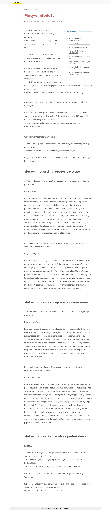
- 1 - (33, 491)
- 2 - (37, 491)
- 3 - (41, 491)
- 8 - (61, 491)
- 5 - (49, 491)
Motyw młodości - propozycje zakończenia (79, 63)
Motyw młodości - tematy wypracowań (78, 52)
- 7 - (57, 491)
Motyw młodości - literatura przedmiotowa (79, 73)
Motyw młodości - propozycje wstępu (79, 57)
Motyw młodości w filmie (78, 47)
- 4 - (45, 491)
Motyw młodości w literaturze (79, 44)
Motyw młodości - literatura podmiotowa (79, 68)
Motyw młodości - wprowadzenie (75, 39)
